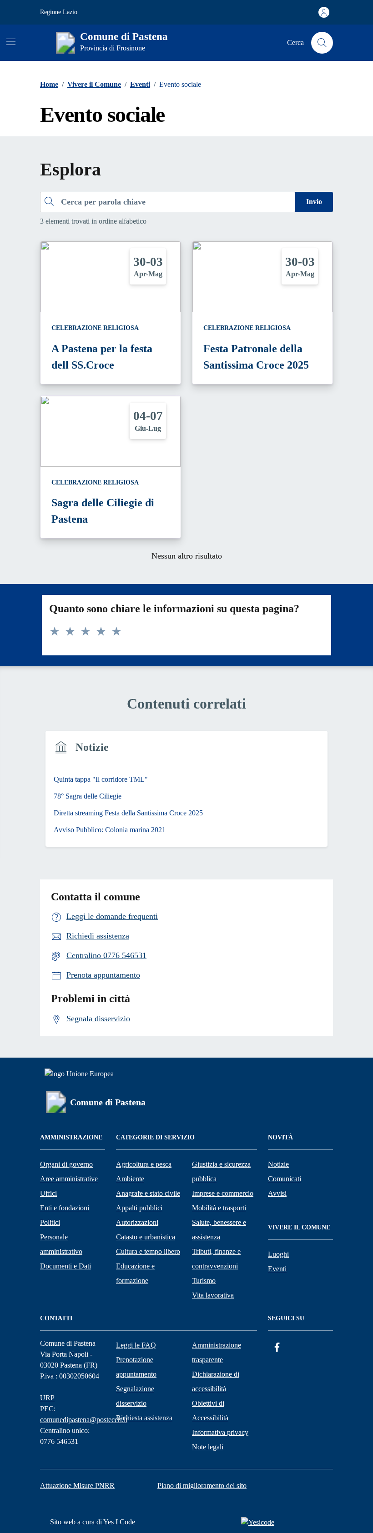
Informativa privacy (220, 1432)
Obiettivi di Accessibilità (210, 1410)
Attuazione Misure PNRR (77, 1485)
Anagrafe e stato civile (148, 1193)
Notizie (278, 1164)
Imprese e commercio (222, 1193)
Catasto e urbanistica (145, 1237)
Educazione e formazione (135, 1273)
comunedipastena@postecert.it (83, 1419)
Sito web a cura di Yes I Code (92, 1522)
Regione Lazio (58, 12)
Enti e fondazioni (64, 1208)
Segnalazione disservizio (135, 1396)
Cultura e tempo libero (148, 1251)
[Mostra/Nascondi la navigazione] (10, 41)
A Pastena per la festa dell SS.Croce (101, 357)
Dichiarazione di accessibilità (215, 1381)
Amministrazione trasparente (216, 1352)
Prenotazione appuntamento (136, 1367)
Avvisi (277, 1193)
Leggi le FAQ (136, 1345)
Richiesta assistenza (144, 1418)
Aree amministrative (69, 1179)
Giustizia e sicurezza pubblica (221, 1171)
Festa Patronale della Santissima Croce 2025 (256, 357)
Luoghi (278, 1254)
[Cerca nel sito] (322, 43)
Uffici (48, 1193)
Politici (50, 1222)
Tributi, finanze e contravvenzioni (216, 1259)
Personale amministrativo (61, 1244)
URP (47, 1398)
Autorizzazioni (137, 1222)
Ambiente (130, 1179)
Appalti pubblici (139, 1208)
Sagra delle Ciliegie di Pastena (102, 511)
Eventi (277, 1269)
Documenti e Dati (65, 1266)
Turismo (204, 1280)
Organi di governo (66, 1164)
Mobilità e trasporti (219, 1208)
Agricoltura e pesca (143, 1164)
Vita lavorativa (213, 1295)
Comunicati (284, 1179)
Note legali (207, 1447)
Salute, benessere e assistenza (219, 1229)
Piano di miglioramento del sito (202, 1485)
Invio (314, 201)
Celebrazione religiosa (95, 328)
